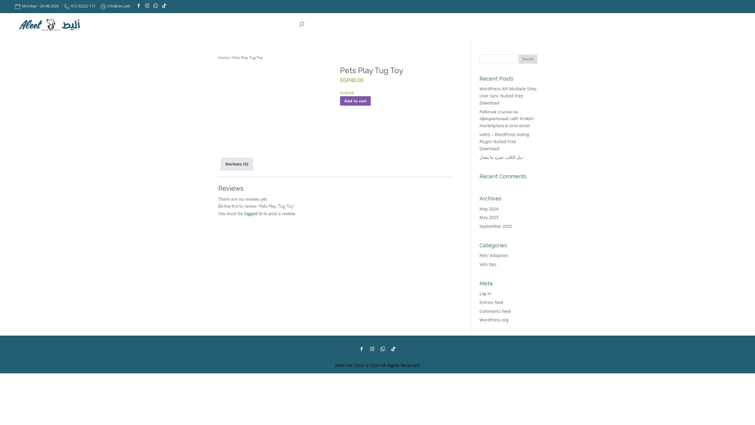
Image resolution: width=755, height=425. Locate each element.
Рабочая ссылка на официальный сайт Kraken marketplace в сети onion (507, 119)
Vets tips (488, 264)
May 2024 (489, 209)
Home (223, 57)
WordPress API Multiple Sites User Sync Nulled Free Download (508, 96)
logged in (253, 213)
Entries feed (491, 302)
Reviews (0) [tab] (236, 164)
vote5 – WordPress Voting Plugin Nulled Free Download (504, 141)
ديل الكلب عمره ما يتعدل (501, 157)
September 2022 (496, 226)
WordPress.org (494, 320)
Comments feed (495, 311)
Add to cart (355, 101)
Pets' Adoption (494, 255)
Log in (485, 293)
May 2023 (489, 217)
